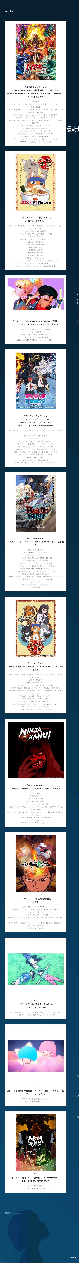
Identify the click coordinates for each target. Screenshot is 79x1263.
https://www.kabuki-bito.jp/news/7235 (35, 1188)
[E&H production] (73, 130)
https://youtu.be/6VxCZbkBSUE (36, 1101)
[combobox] (73, 1257)
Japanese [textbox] (73, 1257)
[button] (34, 1000)
